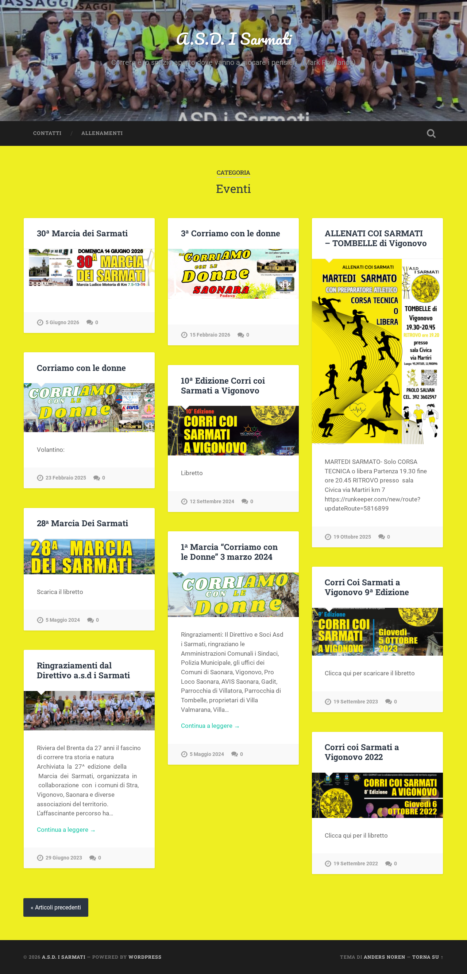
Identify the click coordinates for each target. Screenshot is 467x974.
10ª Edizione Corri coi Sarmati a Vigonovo (223, 385)
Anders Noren (384, 957)
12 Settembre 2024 (212, 501)
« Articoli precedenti (56, 907)
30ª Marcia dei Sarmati (82, 233)
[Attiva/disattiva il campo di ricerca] (431, 133)
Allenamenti (102, 133)
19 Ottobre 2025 (352, 537)
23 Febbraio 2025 (66, 478)
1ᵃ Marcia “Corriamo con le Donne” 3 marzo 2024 (229, 551)
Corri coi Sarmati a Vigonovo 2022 (362, 751)
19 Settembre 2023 (355, 702)
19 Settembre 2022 (355, 864)
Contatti (47, 133)
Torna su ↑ (428, 957)
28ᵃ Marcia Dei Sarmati (82, 522)
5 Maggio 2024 (63, 620)
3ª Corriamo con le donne (230, 233)
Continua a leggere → (210, 725)
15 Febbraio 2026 (210, 335)
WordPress (145, 957)
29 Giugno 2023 (64, 858)
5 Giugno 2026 (62, 322)
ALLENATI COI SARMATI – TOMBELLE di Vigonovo (376, 238)
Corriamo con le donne (81, 367)
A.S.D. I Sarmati (234, 38)
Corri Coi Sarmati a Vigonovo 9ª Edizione (367, 587)
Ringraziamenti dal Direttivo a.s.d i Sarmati (83, 670)
